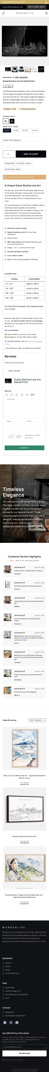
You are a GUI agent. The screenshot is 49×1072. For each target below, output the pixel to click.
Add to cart (31, 154)
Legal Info (15, 1070)
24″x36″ (35, 130)
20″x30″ (25, 130)
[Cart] (46, 13)
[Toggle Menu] (3, 13)
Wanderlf (24, 13)
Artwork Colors (9, 116)
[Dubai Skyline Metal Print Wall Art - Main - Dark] (24, 41)
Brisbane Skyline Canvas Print (24, 836)
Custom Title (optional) (12, 140)
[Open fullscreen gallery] (47, 63)
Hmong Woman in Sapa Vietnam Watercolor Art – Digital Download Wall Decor (24, 896)
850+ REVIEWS (21, 77)
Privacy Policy (22, 1070)
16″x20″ (16, 130)
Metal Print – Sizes (10, 126)
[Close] (46, 3)
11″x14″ (7, 130)
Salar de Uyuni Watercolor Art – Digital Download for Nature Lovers (24, 776)
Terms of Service (32, 1070)
